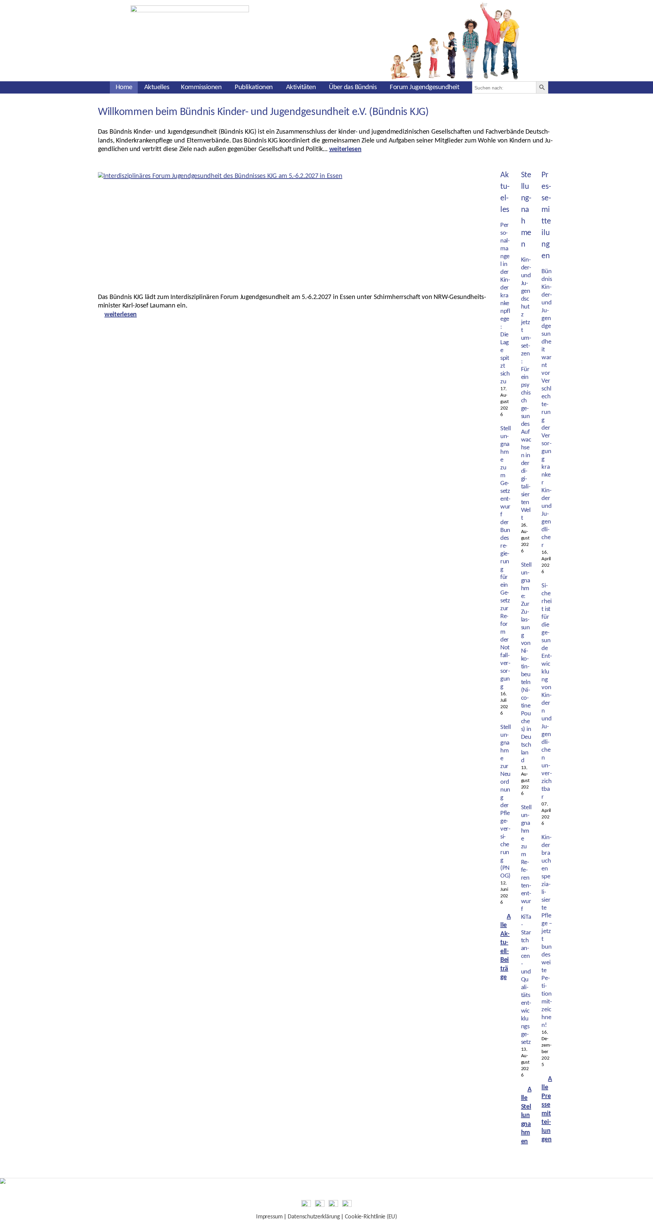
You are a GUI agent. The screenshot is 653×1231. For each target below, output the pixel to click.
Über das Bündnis (352, 87)
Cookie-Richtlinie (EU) (371, 1217)
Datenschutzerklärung (314, 1217)
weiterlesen (345, 149)
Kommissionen (201, 87)
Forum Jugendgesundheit (424, 87)
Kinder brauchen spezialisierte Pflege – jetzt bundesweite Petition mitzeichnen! (546, 931)
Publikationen (254, 87)
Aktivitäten (301, 87)
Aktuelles (156, 87)
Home (124, 87)
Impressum (269, 1217)
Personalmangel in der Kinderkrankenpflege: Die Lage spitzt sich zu (505, 303)
